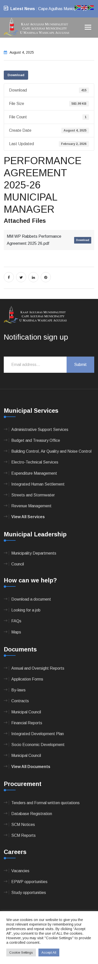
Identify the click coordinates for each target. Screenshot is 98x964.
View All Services (28, 517)
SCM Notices (23, 824)
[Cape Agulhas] (36, 27)
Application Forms (27, 679)
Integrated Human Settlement (38, 484)
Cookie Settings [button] (21, 952)
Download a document (31, 599)
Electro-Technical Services (34, 462)
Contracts (20, 701)
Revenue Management (31, 506)
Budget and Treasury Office (35, 440)
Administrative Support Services (39, 429)
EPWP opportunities (29, 882)
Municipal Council (26, 712)
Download (16, 75)
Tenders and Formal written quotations (45, 803)
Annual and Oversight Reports (37, 668)
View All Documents (30, 766)
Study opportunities (28, 892)
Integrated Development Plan (37, 734)
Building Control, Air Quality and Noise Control (51, 451)
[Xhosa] (91, 7)
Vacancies (20, 871)
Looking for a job (25, 610)
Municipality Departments (33, 553)
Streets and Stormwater (33, 495)
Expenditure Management (34, 473)
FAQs (16, 621)
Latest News (22, 9)
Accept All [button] (48, 952)
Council (17, 564)
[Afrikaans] (78, 7)
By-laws (18, 690)
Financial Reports (26, 723)
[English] (84, 7)
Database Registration (31, 814)
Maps (16, 632)
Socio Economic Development (38, 744)
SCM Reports (23, 835)
